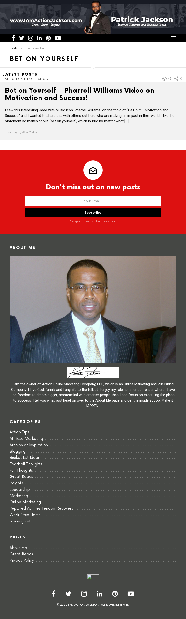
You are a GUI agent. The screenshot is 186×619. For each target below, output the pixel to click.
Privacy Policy (22, 560)
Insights (16, 483)
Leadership (20, 489)
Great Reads (21, 477)
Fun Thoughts (21, 470)
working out (20, 521)
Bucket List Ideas (25, 457)
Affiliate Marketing (26, 439)
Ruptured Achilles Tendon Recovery (41, 508)
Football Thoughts (26, 464)
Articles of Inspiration (26, 79)
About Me (18, 548)
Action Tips (19, 432)
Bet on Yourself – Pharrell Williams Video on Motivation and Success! (79, 94)
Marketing (19, 496)
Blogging (18, 451)
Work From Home (25, 515)
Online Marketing (25, 502)
